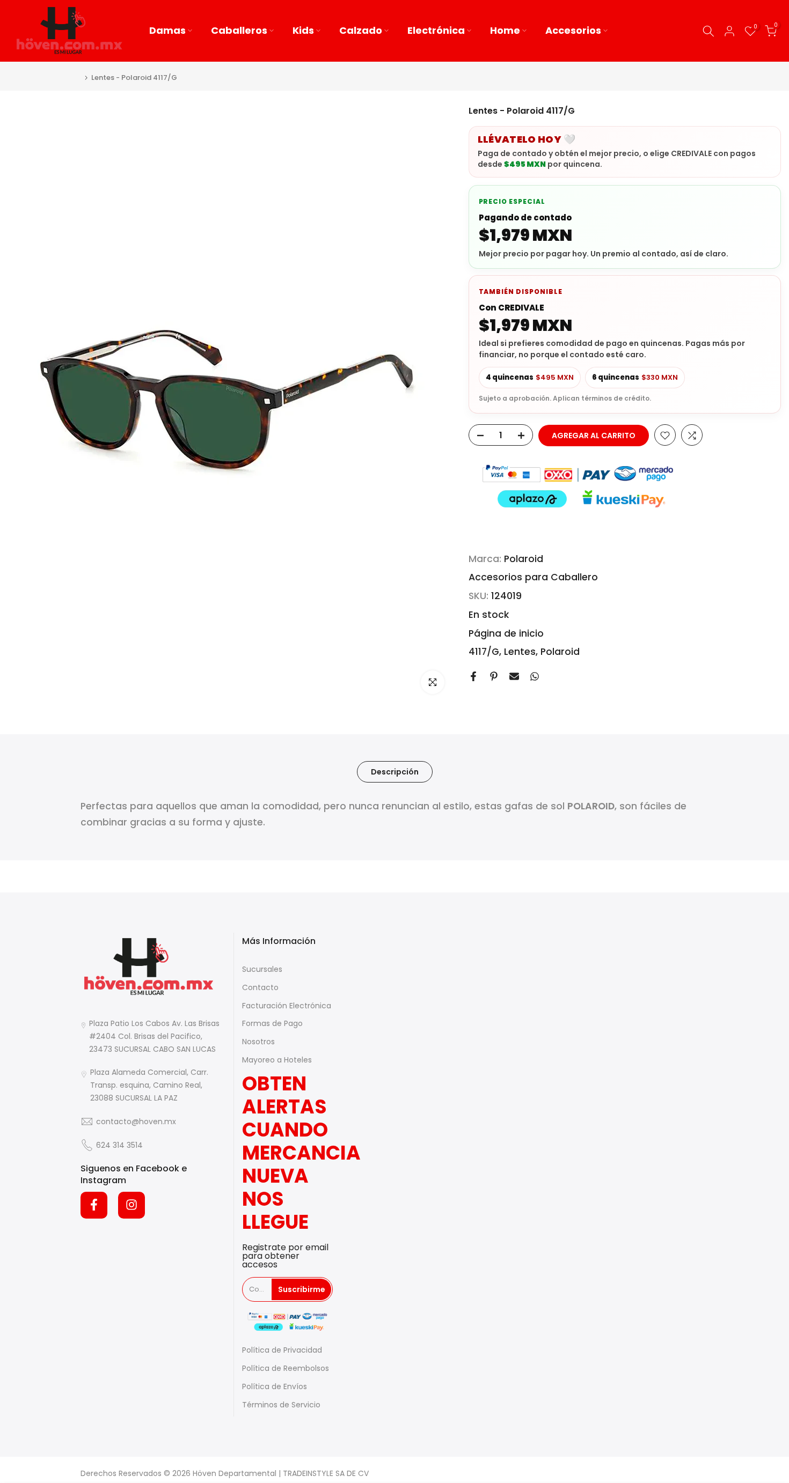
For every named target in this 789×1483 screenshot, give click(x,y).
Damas (167, 30)
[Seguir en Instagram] (131, 1204)
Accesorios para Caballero (533, 577)
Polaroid (523, 558)
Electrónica (436, 30)
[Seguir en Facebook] (94, 1204)
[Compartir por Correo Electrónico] (514, 676)
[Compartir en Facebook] (473, 676)
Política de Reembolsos (285, 1368)
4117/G (484, 652)
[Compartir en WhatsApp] (534, 676)
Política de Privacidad (282, 1350)
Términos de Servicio (281, 1404)
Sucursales (262, 969)
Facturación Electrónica (286, 1005)
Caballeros (239, 30)
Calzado (360, 30)
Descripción (395, 771)
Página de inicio (506, 633)
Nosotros (258, 1041)
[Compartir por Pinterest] (494, 676)
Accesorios (573, 30)
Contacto (260, 987)
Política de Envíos (274, 1386)
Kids (303, 30)
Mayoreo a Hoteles (277, 1059)
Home (505, 30)
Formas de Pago (272, 1023)
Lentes (520, 652)
